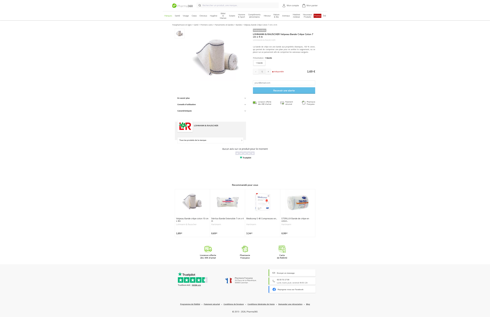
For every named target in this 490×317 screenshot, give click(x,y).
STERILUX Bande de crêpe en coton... (295, 219)
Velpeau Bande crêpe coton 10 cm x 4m (192, 219)
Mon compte (293, 5)
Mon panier (312, 5)
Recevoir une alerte (284, 90)
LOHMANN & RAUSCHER (264, 40)
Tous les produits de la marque (192, 140)
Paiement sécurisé (212, 304)
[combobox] (238, 5)
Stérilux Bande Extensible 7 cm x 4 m (227, 219)
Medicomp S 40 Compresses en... (261, 218)
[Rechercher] (200, 5)
